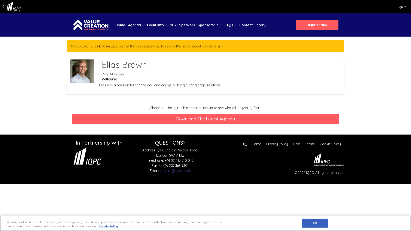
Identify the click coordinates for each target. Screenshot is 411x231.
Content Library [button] (253, 25)
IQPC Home (252, 144)
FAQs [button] (229, 25)
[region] (205, 223)
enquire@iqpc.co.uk (175, 171)
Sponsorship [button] (208, 25)
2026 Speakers (182, 25)
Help (296, 144)
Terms (310, 144)
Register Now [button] (317, 25)
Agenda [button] (135, 25)
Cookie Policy (330, 144)
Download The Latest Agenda (205, 118)
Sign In (401, 7)
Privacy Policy (277, 144)
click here (231, 46)
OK (315, 223)
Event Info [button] (156, 25)
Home (120, 25)
